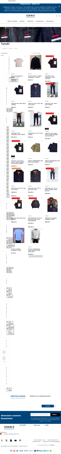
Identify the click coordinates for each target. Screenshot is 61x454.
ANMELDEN (56, 414)
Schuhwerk (49, 21)
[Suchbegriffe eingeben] (56, 16)
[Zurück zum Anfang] (57, 445)
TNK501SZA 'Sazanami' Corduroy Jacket (51, 219)
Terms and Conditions (54, 418)
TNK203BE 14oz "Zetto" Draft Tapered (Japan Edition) (51, 189)
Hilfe (47, 425)
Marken (22, 21)
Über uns (37, 425)
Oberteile (30, 21)
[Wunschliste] (25, 56)
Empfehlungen (18, 396)
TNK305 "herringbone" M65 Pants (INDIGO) (52, 161)
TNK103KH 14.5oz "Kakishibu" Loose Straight (50, 77)
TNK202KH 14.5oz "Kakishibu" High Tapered (18, 134)
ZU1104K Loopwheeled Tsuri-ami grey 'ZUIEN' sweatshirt (34, 250)
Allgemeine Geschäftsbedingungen (51, 441)
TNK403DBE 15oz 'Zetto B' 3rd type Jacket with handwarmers (35, 219)
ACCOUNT (22, 425)
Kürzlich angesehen (40, 396)
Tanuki (13, 73)
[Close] (59, 6)
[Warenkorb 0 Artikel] (59, 16)
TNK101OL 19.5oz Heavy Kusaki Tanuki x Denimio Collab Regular (51, 134)
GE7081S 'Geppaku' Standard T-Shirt (16, 250)
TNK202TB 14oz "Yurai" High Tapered (51, 104)
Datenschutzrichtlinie (52, 440)
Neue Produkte (12, 21)
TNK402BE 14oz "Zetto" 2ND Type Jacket (34, 189)
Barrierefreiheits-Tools (39, 440)
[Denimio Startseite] (30, 16)
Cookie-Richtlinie (36, 441)
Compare (47, 406)
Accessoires (40, 21)
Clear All (54, 406)
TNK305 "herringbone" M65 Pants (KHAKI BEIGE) (35, 161)
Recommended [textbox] (36, 53)
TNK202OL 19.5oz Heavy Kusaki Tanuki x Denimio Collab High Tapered (17, 162)
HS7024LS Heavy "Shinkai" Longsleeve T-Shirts (35, 77)
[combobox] (45, 53)
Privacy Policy (37, 419)
